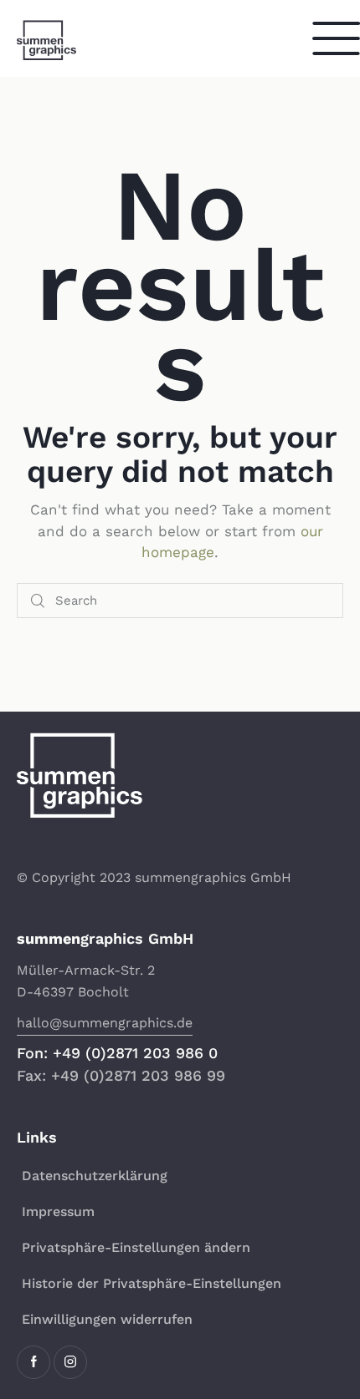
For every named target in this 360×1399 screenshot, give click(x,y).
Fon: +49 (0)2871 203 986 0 (117, 1053)
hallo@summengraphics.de (105, 1023)
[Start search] (38, 601)
